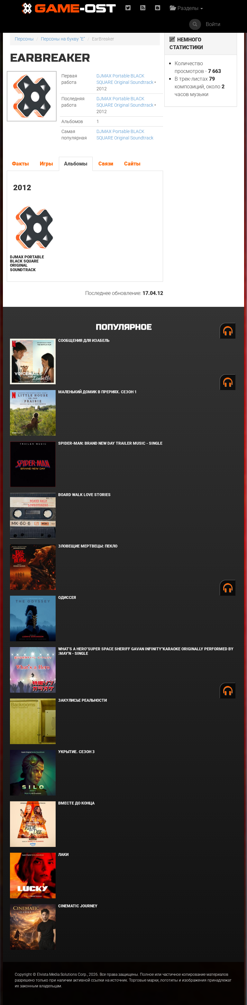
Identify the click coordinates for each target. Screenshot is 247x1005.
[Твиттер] (128, 8)
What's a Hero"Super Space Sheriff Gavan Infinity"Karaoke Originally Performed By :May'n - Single (145, 651)
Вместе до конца (76, 803)
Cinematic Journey (77, 906)
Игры (46, 164)
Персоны (24, 38)
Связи (105, 164)
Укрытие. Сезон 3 (76, 752)
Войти (213, 24)
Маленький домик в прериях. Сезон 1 (97, 392)
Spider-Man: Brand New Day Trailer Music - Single (110, 443)
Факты (20, 164)
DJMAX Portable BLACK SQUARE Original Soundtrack (27, 263)
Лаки (63, 854)
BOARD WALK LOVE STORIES (84, 495)
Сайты (132, 164)
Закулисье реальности (82, 700)
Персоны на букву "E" (63, 38)
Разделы (187, 8)
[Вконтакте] (157, 8)
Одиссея (67, 597)
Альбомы (75, 164)
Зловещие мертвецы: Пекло (87, 546)
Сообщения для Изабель (83, 340)
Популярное (123, 327)
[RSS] (142, 8)
